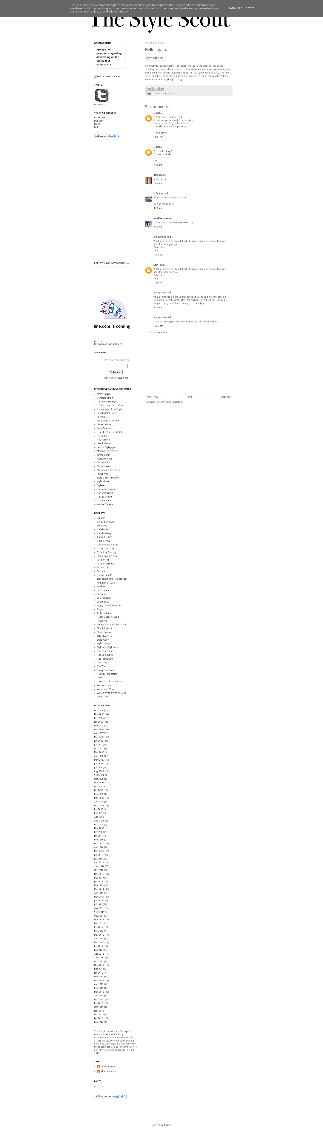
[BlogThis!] (152, 89)
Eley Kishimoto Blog (107, 556)
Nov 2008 (99, 782)
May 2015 (99, 999)
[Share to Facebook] (159, 89)
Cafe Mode (102, 529)
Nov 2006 (99, 714)
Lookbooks (103, 601)
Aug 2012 (99, 954)
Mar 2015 (99, 992)
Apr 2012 (99, 938)
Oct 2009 (99, 824)
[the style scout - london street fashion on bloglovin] (107, 137)
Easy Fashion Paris (106, 413)
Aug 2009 (99, 817)
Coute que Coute (105, 548)
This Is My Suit (104, 496)
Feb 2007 (99, 725)
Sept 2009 (99, 820)
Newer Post (152, 397)
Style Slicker (103, 481)
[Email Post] (149, 93)
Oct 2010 (99, 870)
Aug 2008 (99, 771)
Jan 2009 (98, 790)
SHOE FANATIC (104, 636)
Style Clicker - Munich (108, 477)
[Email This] (148, 89)
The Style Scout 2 (110, 1071)
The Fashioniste (105, 659)
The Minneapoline (106, 489)
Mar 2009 (99, 798)
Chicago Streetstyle (107, 401)
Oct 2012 (99, 961)
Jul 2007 (98, 744)
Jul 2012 (98, 950)
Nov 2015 (99, 1011)
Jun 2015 (98, 1003)
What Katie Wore (105, 689)
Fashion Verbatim (106, 563)
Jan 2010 (98, 836)
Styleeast (101, 485)
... (154, 113)
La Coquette (103, 590)
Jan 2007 (98, 722)
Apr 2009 (99, 801)
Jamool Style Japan (106, 447)
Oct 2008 (99, 779)
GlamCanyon (104, 428)
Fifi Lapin (101, 571)
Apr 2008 (99, 756)
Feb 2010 (99, 839)
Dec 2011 (99, 923)
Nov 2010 (99, 874)
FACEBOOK (99, 117)
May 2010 (99, 851)
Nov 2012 (99, 965)
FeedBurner (122, 378)
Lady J (156, 264)
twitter (97, 127)
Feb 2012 (99, 931)
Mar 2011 (99, 889)
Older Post (225, 397)
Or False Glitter (104, 613)
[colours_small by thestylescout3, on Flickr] (155, 57)
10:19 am (158, 254)
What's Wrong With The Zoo (111, 693)
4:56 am (157, 208)
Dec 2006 (99, 718)
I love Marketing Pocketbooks (112, 579)
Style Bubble (103, 640)
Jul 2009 (98, 813)
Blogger (168, 1125)
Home (189, 397)
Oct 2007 (99, 748)
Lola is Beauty (104, 598)
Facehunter (102, 417)
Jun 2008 (98, 763)
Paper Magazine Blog (108, 617)
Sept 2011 (99, 912)
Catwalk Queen (104, 537)
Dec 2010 (99, 877)
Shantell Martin (105, 628)
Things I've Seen (105, 670)
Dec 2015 (99, 1014)
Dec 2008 (99, 786)
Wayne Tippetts (105, 504)
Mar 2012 (99, 935)
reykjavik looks (104, 458)
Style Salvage (103, 643)
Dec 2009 (99, 832)
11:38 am (158, 137)
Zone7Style (102, 696)
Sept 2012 (99, 957)
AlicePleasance (160, 218)
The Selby (102, 662)
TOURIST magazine (107, 674)
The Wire (101, 666)
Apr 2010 (99, 847)
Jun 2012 (98, 946)
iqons (97, 124)
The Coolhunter (105, 655)
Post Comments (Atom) (171, 402)
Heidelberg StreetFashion (110, 432)
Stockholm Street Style (108, 470)
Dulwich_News (108, 1066)
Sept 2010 (99, 866)
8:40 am (157, 165)
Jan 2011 (98, 881)
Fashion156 (103, 567)
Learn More (235, 8)
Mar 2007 (99, 729)
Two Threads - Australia (109, 681)
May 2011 (99, 896)
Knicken (101, 586)
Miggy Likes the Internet (109, 605)
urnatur (101, 518)
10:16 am (158, 326)
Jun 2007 (98, 741)
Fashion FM (103, 560)
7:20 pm (157, 226)
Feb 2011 (99, 885)
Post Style (102, 620)
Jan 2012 (98, 927)
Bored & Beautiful (106, 521)
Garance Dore (104, 424)
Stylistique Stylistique (108, 647)
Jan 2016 (98, 1018)
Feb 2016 (99, 1022)
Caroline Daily (104, 533)
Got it (250, 8)
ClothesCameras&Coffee (110, 405)
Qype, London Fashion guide (111, 624)
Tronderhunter (104, 500)
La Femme (102, 594)
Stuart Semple (104, 632)
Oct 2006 (99, 710)
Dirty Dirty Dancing (106, 552)
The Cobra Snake (106, 651)
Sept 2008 (99, 775)
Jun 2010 (98, 855)
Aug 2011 (99, 908)
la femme (158, 193)
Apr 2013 (99, 984)
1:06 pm (157, 183)
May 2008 (99, 760)
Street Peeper (103, 474)
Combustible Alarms (107, 544)
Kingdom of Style (106, 582)
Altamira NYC (104, 394)
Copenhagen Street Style (109, 409)
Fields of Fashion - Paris (109, 420)
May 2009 (99, 805)
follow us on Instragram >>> (111, 263)
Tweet (100, 677)
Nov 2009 (99, 828)
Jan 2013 (98, 973)
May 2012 (99, 942)
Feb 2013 (99, 976)
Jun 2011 (98, 900)
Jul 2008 (98, 767)
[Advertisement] (188, 365)
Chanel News (103, 540)
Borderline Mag (105, 398)
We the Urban (104, 685)
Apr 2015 (99, 995)
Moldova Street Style (107, 451)
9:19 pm (157, 307)
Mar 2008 (99, 752)
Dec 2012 (99, 969)
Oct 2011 (99, 916)
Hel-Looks (102, 436)
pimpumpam (103, 455)
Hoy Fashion (103, 439)
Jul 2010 (98, 858)
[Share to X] (155, 89)
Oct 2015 (99, 1007)
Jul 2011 (98, 904)
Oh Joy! (100, 609)
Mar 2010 (99, 843)
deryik (156, 175)
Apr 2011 (99, 893)
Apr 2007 (99, 733)
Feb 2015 (99, 988)
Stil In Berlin (103, 462)
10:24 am (158, 282)
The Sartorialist (105, 493)
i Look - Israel (104, 443)
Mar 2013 (99, 980)
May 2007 (99, 737)
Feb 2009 (99, 794)
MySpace (98, 121)
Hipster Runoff (104, 575)
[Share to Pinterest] (162, 89)
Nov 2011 (99, 919)
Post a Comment (158, 332)
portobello (168, 93)
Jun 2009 (98, 809)
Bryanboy (102, 525)
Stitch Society (104, 466)
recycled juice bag (172, 79)
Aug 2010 (99, 862)
